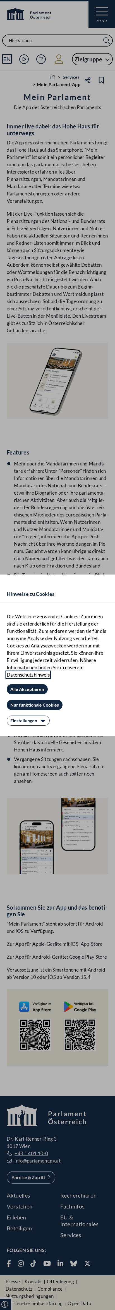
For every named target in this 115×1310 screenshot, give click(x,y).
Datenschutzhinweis (28, 675)
